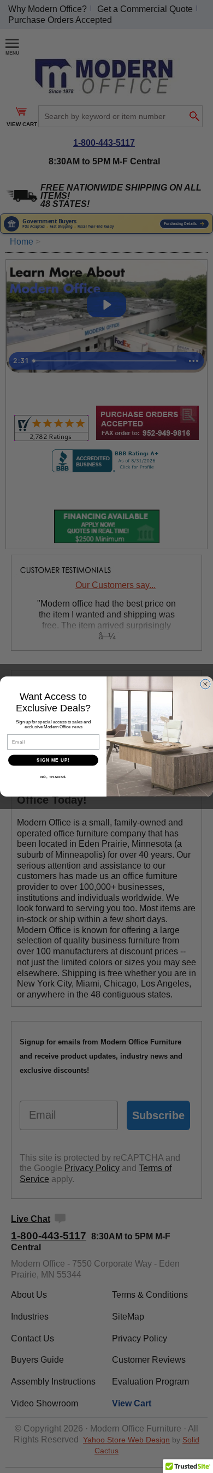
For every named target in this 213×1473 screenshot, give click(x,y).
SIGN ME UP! (53, 760)
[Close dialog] (205, 684)
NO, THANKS (53, 777)
